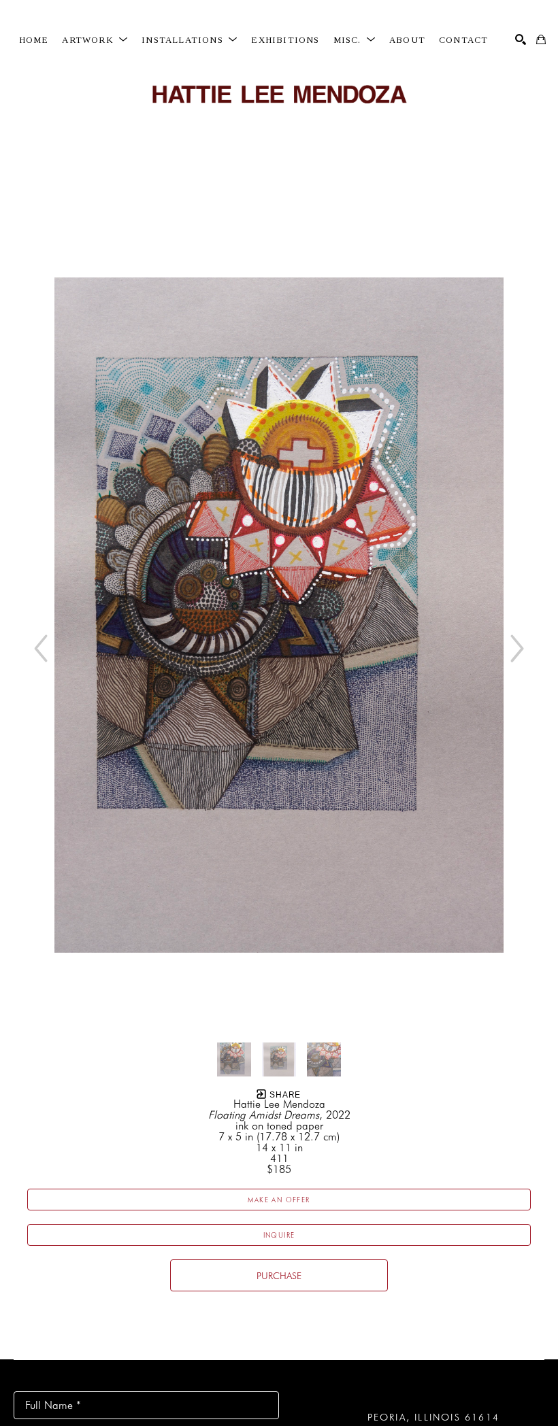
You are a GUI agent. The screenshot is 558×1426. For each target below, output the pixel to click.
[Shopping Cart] (541, 39)
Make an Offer (279, 1199)
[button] (95, 40)
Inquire (279, 1235)
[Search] (520, 39)
